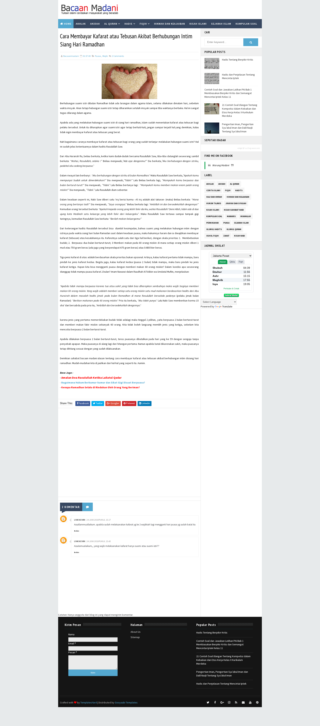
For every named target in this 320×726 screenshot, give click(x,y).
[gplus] (222, 702)
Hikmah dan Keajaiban (169, 23)
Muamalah (245, 216)
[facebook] (215, 702)
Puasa (98, 56)
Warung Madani (220, 165)
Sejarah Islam (221, 23)
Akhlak (81, 23)
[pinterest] (257, 702)
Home (67, 23)
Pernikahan (212, 223)
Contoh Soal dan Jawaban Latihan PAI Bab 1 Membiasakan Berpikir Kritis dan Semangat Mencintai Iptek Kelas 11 (228, 93)
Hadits (239, 190)
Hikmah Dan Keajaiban (238, 197)
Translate (227, 306)
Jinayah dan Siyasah (236, 203)
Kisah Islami (198, 23)
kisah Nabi (239, 235)
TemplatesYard (88, 702)
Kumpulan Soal (246, 23)
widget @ (240, 148)
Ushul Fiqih (212, 235)
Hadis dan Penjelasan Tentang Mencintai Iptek (238, 76)
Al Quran (110, 23)
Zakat (226, 235)
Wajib (105, 56)
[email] (243, 702)
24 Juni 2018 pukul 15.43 (98, 541)
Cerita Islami (213, 190)
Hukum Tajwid (213, 203)
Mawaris (231, 216)
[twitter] (208, 702)
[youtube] (250, 702)
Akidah (95, 23)
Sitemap (135, 637)
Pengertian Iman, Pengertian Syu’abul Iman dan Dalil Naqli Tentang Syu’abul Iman (238, 128)
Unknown (79, 519)
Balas (76, 531)
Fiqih (143, 23)
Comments (117, 56)
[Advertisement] (129, 453)
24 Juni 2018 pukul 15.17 (98, 519)
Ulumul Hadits (214, 229)
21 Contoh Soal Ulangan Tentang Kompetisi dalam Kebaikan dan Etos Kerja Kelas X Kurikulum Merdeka (239, 110)
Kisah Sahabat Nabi (234, 210)
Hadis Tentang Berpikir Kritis (237, 59)
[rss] (236, 702)
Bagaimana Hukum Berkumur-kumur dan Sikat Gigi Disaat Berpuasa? (103, 382)
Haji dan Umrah (214, 197)
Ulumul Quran (233, 229)
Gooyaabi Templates (126, 702)
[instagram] (229, 702)
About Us (136, 631)
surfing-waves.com (252, 148)
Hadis (128, 23)
